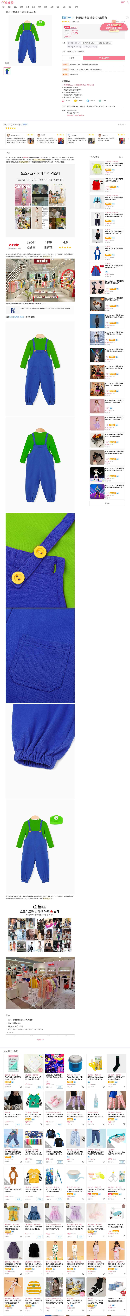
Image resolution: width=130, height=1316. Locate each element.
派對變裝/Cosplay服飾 (29, 12)
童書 (70, 7)
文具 (64, 7)
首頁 (9, 7)
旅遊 (39, 7)
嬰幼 (15, 7)
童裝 (21, 7)
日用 (45, 7)
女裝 (51, 7)
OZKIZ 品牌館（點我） (16, 317)
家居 (33, 7)
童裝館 (8, 12)
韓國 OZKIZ (68, 17)
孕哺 (76, 7)
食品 (57, 7)
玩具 (27, 7)
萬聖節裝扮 (16, 12)
